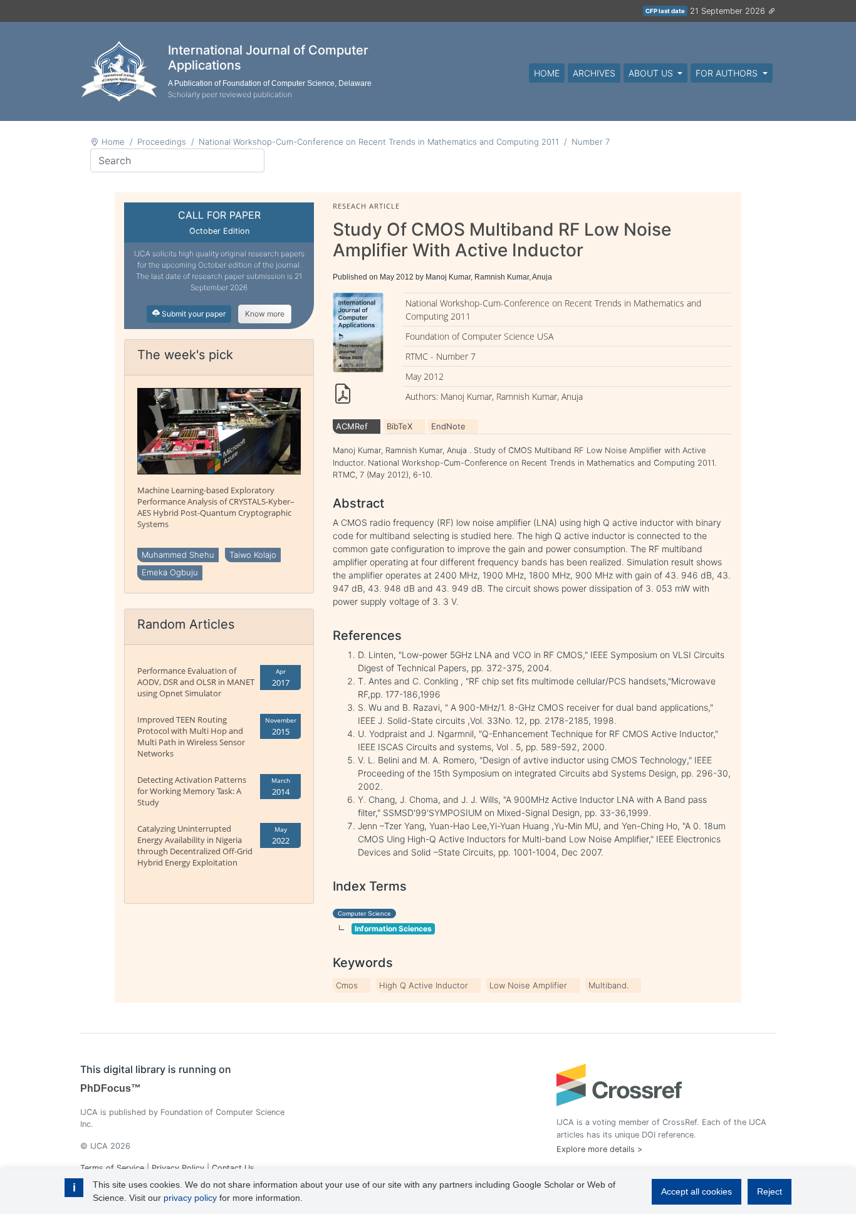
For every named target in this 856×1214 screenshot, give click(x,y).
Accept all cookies (696, 1191)
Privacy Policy (178, 1168)
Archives (594, 73)
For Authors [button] (728, 73)
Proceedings (161, 142)
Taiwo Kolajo (252, 555)
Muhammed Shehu (178, 555)
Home (547, 73)
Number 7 (591, 142)
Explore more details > (599, 1149)
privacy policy (190, 1198)
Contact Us (233, 1168)
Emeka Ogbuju (170, 572)
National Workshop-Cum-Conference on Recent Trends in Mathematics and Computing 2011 (379, 142)
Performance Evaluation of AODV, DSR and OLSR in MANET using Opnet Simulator (195, 682)
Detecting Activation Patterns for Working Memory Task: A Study (191, 791)
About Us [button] (652, 73)
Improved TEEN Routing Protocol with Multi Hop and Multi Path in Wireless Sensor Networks (191, 736)
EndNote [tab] (448, 426)
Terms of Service (112, 1168)
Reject (769, 1191)
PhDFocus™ (110, 1088)
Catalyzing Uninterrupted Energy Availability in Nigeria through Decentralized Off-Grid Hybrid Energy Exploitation (195, 845)
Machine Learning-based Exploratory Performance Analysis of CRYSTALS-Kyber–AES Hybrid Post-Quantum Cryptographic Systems (216, 507)
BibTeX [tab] (399, 426)
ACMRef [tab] (352, 426)
